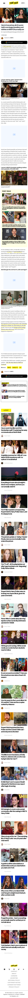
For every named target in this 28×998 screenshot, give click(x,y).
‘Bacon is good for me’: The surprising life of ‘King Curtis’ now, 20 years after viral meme (14, 838)
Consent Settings (14, 984)
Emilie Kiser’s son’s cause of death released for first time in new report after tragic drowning (13, 784)
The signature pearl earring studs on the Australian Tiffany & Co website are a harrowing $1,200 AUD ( (14, 325)
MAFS (11, 37)
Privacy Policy (14, 987)
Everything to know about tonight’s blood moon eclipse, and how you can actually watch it (13, 485)
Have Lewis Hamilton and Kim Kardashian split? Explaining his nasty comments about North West (14, 430)
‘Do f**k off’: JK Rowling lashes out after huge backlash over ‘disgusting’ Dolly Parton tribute (14, 566)
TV (20, 367)
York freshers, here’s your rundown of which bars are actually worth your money (14, 947)
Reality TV (15, 367)
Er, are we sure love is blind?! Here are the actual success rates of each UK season (14, 675)
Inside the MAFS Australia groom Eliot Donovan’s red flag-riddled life (16, 397)
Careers (14, 976)
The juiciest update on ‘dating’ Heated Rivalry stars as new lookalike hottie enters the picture (14, 539)
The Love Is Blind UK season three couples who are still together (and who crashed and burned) (13, 208)
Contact (14, 971)
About (14, 973)
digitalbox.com (15, 996)
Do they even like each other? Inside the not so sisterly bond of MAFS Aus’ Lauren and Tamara (17, 385)
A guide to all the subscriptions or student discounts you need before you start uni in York (13, 866)
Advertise (14, 978)
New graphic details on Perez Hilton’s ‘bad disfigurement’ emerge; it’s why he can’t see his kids (14, 243)
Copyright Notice (14, 982)
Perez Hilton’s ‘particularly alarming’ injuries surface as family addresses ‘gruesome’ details (13, 621)
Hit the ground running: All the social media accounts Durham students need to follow (13, 648)
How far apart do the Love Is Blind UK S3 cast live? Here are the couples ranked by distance (13, 702)
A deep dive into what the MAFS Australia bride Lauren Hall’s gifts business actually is (16, 391)
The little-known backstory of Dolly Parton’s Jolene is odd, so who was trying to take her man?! (13, 757)
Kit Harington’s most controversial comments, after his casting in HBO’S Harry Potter (14, 811)
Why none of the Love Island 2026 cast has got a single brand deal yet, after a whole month (13, 893)
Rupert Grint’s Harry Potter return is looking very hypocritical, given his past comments (13, 593)
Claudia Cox (7, 37)
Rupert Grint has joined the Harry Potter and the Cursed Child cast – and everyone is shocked (12, 730)
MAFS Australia (7, 46)
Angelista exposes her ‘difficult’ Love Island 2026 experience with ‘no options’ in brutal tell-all (13, 457)
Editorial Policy (14, 980)
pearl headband (18, 251)
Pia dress (9, 251)
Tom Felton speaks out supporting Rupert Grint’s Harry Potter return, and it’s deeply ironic (14, 512)
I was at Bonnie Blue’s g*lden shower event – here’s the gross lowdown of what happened (14, 225)
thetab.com (11, 992)
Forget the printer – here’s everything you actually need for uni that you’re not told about (13, 920)
